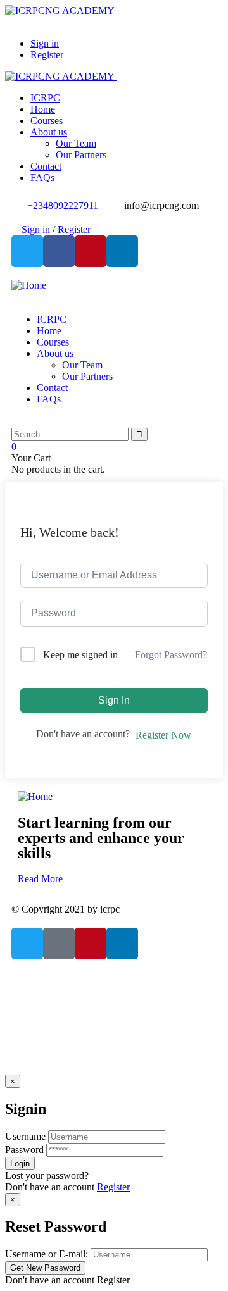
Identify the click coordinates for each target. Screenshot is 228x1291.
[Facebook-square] (59, 943)
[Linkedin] (122, 251)
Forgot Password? (171, 654)
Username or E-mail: (46, 1254)
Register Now (163, 735)
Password (24, 1149)
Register (113, 1187)
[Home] (28, 285)
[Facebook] (59, 251)
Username (25, 1136)
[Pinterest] (90, 251)
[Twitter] (27, 251)
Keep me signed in (80, 654)
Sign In (114, 700)
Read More (40, 878)
